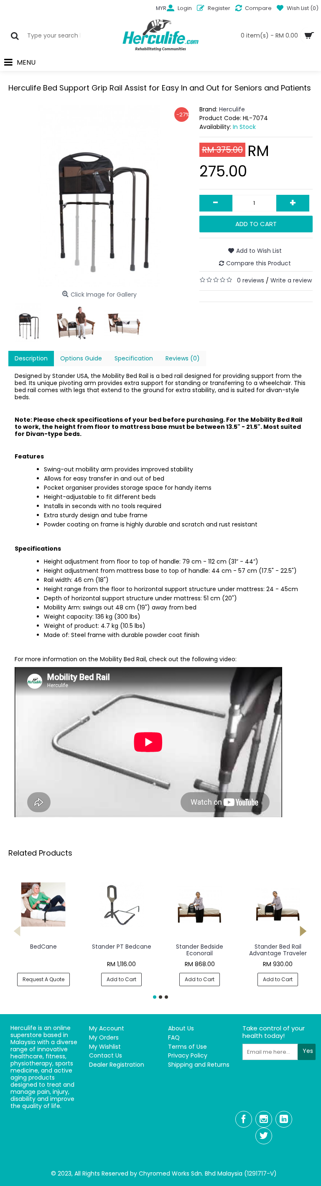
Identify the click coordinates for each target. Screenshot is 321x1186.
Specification (134, 358)
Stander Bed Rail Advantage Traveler (278, 949)
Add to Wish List (259, 251)
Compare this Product (258, 263)
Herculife (232, 109)
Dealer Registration (116, 1065)
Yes (308, 1051)
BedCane (43, 946)
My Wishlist (105, 1047)
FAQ (174, 1038)
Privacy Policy (187, 1056)
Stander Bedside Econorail (199, 949)
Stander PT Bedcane (121, 946)
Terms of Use (187, 1047)
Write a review (291, 280)
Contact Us (105, 1056)
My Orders (104, 1038)
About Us (181, 1028)
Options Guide (81, 358)
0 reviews (250, 280)
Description (31, 358)
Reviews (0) (183, 358)
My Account (106, 1028)
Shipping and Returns (198, 1065)
